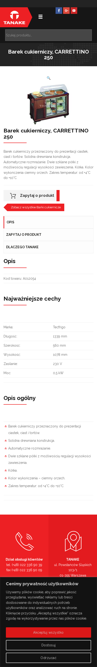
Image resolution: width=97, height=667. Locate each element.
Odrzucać (48, 658)
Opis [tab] (10, 222)
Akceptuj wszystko (48, 632)
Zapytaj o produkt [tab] (23, 235)
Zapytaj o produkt (37, 195)
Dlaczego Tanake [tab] (22, 247)
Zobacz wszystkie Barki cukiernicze (36, 207)
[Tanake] (14, 17)
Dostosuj (48, 645)
